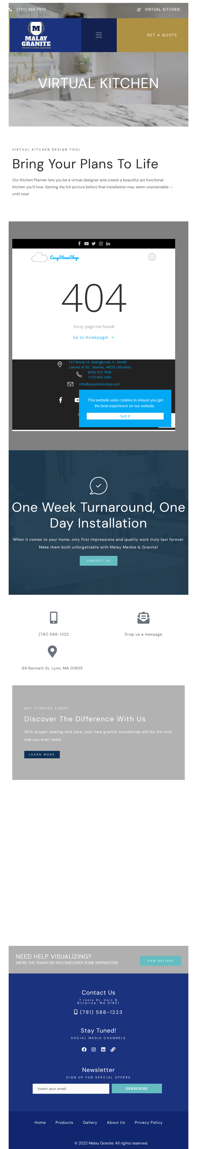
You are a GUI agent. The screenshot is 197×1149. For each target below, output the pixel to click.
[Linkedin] (103, 1049)
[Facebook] (84, 1049)
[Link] (113, 1049)
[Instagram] (93, 1049)
